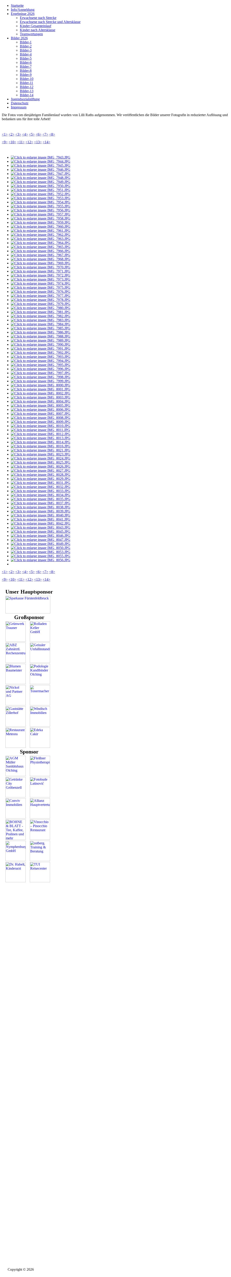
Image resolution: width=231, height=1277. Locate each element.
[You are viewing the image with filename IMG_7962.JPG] (40, 235)
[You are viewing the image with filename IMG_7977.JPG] (40, 296)
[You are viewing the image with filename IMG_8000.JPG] (40, 385)
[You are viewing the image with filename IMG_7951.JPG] (40, 190)
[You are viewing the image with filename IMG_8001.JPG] (40, 389)
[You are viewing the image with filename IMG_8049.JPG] (40, 544)
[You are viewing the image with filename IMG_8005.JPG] (40, 405)
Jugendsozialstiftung (25, 99)
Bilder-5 (26, 58)
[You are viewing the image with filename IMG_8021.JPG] (40, 450)
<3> (18, 134)
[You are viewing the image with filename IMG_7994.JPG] (40, 361)
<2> (11, 134)
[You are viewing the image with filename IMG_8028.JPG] (40, 475)
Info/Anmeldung (23, 10)
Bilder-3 (26, 50)
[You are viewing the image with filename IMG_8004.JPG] (40, 401)
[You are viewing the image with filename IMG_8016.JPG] (40, 446)
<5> (32, 134)
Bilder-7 (26, 66)
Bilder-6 (26, 62)
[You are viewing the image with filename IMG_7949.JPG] (40, 182)
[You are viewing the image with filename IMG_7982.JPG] (40, 316)
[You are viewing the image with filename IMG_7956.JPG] (40, 210)
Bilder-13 (26, 91)
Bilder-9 (26, 75)
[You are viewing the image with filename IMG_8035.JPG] (40, 499)
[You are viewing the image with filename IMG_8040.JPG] (40, 515)
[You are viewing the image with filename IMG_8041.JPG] (40, 519)
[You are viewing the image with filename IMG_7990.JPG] (40, 344)
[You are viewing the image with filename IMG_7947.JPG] (40, 174)
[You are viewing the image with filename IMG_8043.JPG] (40, 527)
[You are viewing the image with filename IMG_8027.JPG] (40, 470)
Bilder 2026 (19, 38)
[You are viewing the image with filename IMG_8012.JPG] (40, 434)
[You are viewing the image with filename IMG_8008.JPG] (40, 418)
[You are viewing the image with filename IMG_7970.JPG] (40, 267)
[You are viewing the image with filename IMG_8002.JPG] (40, 393)
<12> (29, 142)
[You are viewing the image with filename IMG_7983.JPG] (40, 320)
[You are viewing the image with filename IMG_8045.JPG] (40, 531)
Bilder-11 (26, 83)
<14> (46, 142)
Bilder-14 (26, 95)
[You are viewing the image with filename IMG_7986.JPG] (40, 332)
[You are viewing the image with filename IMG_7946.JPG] (40, 169)
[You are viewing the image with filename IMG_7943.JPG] (40, 157)
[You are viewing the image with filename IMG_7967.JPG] (40, 255)
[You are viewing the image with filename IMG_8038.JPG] (40, 507)
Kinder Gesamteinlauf (35, 26)
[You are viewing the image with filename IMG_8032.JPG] (40, 487)
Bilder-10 (26, 79)
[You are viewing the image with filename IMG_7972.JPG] (40, 275)
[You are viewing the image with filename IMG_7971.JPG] (40, 271)
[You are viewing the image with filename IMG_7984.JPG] (40, 324)
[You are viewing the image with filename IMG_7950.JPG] (40, 186)
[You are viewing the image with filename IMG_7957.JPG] (40, 214)
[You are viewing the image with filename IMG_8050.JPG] (40, 548)
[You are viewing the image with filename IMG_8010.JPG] (40, 426)
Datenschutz (19, 103)
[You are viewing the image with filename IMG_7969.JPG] (40, 263)
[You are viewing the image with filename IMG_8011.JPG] (40, 430)
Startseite (17, 5)
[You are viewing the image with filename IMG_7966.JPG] (40, 251)
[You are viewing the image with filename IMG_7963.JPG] (40, 239)
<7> (45, 134)
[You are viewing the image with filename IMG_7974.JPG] (40, 283)
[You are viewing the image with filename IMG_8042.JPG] (40, 523)
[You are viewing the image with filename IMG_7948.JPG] (40, 178)
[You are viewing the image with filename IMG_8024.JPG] (40, 458)
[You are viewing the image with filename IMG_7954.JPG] (40, 202)
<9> (5, 142)
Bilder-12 (26, 87)
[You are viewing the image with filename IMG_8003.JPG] (40, 397)
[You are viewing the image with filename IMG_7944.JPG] (40, 161)
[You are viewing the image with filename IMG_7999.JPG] (40, 381)
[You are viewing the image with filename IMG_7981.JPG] (40, 312)
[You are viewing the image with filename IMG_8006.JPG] (40, 409)
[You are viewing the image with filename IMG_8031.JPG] (40, 483)
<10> (12, 142)
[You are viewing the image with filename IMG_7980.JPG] (40, 308)
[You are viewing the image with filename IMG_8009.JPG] (40, 422)
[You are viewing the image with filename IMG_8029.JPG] (40, 479)
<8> (52, 134)
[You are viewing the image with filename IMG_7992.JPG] (40, 352)
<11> (21, 142)
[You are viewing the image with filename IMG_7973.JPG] (40, 279)
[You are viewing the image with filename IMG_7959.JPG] (40, 222)
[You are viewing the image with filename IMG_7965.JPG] (40, 247)
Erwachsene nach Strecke (38, 18)
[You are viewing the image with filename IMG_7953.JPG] (40, 198)
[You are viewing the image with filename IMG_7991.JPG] (40, 348)
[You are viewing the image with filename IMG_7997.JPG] (40, 373)
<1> (5, 134)
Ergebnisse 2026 (23, 14)
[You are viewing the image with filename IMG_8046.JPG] (40, 536)
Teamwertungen (31, 34)
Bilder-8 (26, 71)
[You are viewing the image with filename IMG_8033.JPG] (40, 491)
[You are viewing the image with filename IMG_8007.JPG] (40, 413)
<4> (25, 134)
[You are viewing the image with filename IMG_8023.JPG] (40, 454)
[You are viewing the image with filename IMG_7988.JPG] (40, 336)
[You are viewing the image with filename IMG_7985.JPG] (40, 328)
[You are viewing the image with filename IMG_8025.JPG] (40, 462)
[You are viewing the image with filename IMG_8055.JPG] (40, 556)
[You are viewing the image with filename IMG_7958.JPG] (40, 218)
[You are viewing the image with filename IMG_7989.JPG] (40, 340)
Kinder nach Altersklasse (37, 30)
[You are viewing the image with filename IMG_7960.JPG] (40, 226)
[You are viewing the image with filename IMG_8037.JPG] (40, 503)
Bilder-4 (26, 54)
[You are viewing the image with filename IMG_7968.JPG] (40, 259)
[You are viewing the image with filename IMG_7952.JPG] (40, 194)
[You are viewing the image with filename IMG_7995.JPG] (40, 365)
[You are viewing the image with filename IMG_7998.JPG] (40, 377)
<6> (39, 134)
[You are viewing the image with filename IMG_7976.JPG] (40, 291)
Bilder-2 (26, 46)
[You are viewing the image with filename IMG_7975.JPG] (40, 287)
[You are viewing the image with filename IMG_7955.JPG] (40, 206)
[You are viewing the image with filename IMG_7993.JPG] (40, 357)
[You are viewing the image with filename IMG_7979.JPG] (40, 304)
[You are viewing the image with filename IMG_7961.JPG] (40, 230)
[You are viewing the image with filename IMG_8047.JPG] (40, 540)
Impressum (18, 107)
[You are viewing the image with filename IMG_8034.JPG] (40, 495)
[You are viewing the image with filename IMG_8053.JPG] (40, 552)
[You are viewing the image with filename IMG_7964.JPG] (40, 243)
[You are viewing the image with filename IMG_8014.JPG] (40, 442)
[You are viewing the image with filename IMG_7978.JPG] (40, 300)
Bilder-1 (26, 42)
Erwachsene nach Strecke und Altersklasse (50, 22)
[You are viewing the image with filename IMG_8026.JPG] (40, 466)
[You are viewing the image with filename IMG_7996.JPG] (40, 369)
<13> (38, 142)
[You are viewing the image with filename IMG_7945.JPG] (40, 165)
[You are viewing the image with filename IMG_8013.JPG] (40, 438)
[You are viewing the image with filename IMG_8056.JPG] (40, 560)
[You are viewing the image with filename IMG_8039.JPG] (40, 511)
